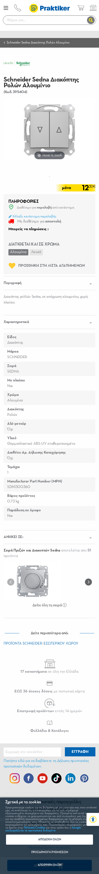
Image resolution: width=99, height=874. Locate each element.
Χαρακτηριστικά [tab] (16, 322)
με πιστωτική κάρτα (49, 691)
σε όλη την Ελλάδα (49, 672)
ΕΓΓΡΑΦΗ (80, 752)
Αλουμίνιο (18, 252)
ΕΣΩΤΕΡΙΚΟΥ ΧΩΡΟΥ (61, 643)
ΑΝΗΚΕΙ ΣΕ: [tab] (13, 537)
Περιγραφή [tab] (12, 283)
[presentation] (11, 581)
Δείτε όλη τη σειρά (47, 605)
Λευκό (36, 252)
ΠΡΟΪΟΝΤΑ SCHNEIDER (23, 643)
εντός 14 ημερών (49, 711)
